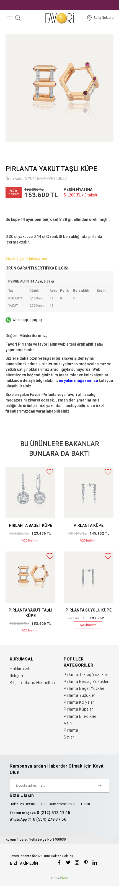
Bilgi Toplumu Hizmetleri (32, 682)
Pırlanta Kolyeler (79, 702)
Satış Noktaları (104, 18)
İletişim (16, 675)
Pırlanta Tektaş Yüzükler (86, 674)
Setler (69, 737)
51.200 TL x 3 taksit (80, 195)
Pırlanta (71, 730)
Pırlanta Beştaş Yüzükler (86, 681)
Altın (68, 723)
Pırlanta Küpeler (78, 709)
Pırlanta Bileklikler (80, 716)
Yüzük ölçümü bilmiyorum (26, 259)
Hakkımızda (21, 669)
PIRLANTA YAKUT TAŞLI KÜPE (30, 613)
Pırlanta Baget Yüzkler (84, 688)
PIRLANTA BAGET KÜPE (30, 525)
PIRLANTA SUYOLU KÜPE (89, 610)
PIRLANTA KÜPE (89, 525)
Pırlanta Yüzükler (79, 695)
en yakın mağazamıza (78, 380)
